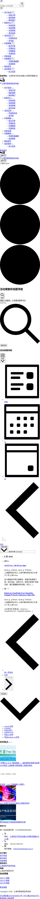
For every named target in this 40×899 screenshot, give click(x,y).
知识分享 (12, 121)
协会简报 (12, 103)
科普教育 (7, 133)
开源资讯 (12, 123)
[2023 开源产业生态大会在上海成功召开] (8, 801)
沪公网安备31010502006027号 (11, 896)
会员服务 (7, 144)
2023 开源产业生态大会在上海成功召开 (14, 803)
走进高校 (12, 138)
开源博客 (7, 118)
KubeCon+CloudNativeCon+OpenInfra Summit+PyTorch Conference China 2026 (19, 594)
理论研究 (7, 141)
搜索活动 (3, 345)
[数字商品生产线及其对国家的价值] (8, 820)
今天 (1, 544)
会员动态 (12, 108)
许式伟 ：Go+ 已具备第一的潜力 (12, 784)
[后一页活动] (5, 540)
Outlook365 (8, 730)
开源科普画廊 (14, 136)
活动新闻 (12, 105)
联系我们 (12, 95)
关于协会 (7, 88)
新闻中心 (7, 98)
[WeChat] (1, 153)
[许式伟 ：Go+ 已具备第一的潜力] (8, 782)
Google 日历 (8, 726)
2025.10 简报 (4, 880)
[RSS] (4, 153)
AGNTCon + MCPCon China (15, 565)
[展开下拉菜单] (13, 88)
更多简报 (3, 887)
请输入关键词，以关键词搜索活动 (13, 300)
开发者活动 (13, 113)
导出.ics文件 (8, 735)
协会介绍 (12, 90)
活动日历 (7, 111)
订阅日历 (3, 694)
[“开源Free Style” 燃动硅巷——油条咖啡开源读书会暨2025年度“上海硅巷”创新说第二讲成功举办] (8, 760)
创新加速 (7, 131)
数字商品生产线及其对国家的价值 (13, 822)
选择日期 (12, 552)
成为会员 (3, 858)
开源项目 (12, 128)
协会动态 (12, 100)
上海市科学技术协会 (7, 866)
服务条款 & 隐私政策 (7, 898)
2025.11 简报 (4, 878)
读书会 (11, 116)
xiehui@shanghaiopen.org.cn (23, 849)
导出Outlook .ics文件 (11, 737)
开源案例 (12, 126)
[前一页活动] (22, 538)
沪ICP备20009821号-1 (31, 896)
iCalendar (7, 728)
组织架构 (12, 93)
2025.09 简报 (4, 883)
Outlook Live (8, 732)
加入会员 (12, 146)
